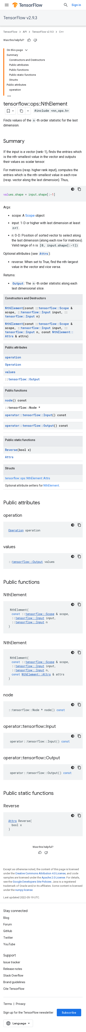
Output (18, 283)
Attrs (43, 254)
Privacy (20, 1004)
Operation (13, 364)
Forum (7, 924)
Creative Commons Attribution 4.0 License (40, 873)
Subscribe (69, 1012)
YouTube (9, 944)
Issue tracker (11, 962)
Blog (6, 917)
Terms (7, 1004)
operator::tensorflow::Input (28, 415)
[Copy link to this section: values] (19, 547)
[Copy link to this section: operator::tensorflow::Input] (60, 726)
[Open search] (65, 4)
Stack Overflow (13, 975)
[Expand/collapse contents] (26, 50)
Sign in (76, 5)
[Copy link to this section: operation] (26, 515)
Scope (30, 215)
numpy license (24, 889)
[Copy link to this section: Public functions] (44, 582)
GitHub (7, 931)
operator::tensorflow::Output (29, 426)
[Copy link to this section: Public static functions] (58, 793)
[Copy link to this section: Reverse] (23, 806)
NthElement (14, 308)
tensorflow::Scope (54, 308)
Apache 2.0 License (53, 877)
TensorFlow (10, 31)
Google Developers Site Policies (32, 881)
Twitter (8, 937)
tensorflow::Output (24, 379)
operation (13, 357)
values (10, 372)
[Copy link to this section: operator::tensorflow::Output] (64, 758)
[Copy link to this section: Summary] (28, 141)
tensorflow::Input (36, 312)
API (25, 31)
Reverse (11, 450)
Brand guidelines (14, 982)
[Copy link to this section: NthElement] (31, 595)
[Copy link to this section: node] (17, 695)
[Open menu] (7, 5)
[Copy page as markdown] (21, 110)
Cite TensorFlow (13, 988)
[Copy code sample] (79, 189)
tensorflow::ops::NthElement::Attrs (27, 478)
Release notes (12, 969)
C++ (61, 31)
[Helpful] (29, 40)
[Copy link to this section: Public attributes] (44, 503)
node (9, 400)
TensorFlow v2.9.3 (20, 17)
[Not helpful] (35, 40)
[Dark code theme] (72, 189)
